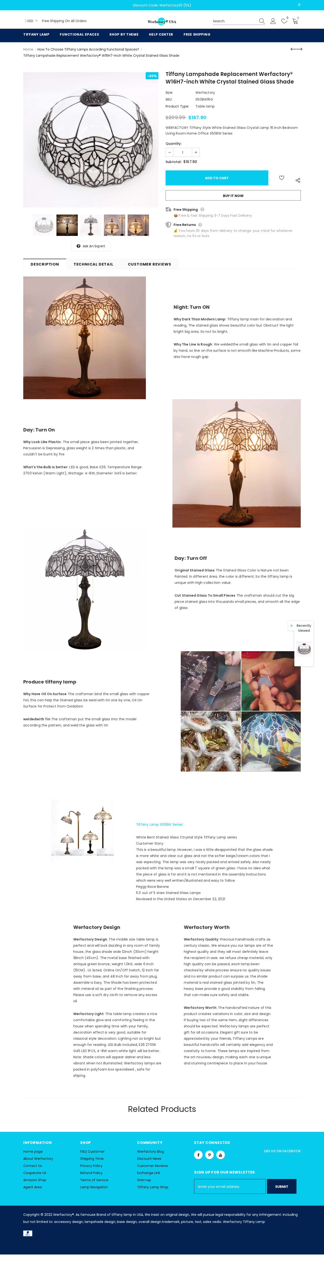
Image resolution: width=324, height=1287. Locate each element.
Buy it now (233, 195)
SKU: (169, 99)
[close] (299, 4)
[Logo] (162, 21)
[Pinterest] (209, 1155)
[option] (90, 139)
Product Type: (177, 106)
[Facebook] (198, 1155)
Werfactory (205, 92)
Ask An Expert (94, 246)
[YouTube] (220, 1155)
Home (28, 49)
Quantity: (174, 143)
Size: (169, 92)
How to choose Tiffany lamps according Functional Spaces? (88, 49)
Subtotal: (174, 161)
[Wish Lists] (281, 177)
